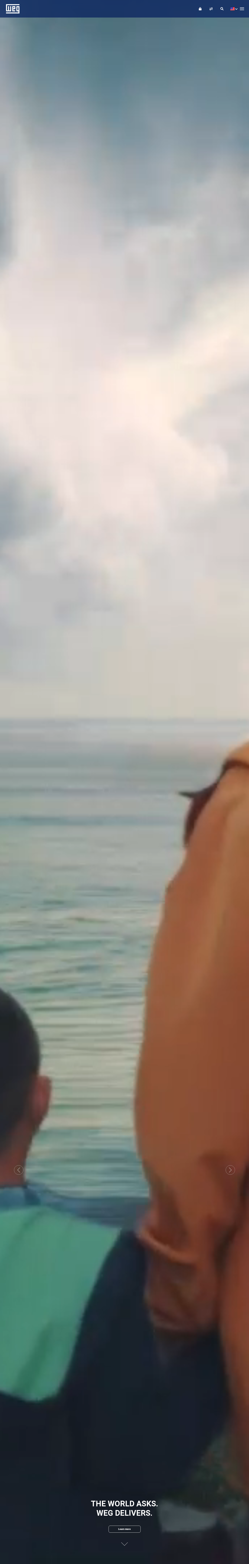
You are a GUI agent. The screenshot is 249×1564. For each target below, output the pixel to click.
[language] (233, 8)
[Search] (222, 8)
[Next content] (124, 1541)
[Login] (200, 8)
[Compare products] (211, 8)
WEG (11, 9)
